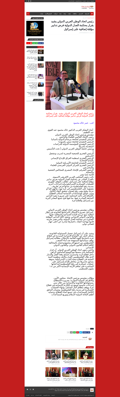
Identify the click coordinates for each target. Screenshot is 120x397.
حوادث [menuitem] (69, 13)
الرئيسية (92, 1)
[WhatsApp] (74, 332)
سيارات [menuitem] (41, 13)
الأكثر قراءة (40, 47)
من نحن (88, 1)
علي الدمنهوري (71, 395)
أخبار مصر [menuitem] (81, 13)
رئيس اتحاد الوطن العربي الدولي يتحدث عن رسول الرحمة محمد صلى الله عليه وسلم (32, 76)
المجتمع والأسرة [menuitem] (48, 13)
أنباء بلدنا (85, 337)
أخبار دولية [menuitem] (87, 13)
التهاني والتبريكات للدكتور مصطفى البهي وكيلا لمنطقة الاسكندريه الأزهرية (32, 51)
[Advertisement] (51, 7)
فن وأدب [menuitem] (55, 13)
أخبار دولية (85, 18)
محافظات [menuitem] (75, 13)
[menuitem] (92, 13)
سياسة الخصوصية (79, 1)
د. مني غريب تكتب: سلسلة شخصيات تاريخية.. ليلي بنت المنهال (32, 58)
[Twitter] (80, 332)
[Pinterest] (77, 332)
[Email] (71, 332)
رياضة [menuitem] (65, 13)
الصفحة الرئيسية (90, 18)
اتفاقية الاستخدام (71, 1)
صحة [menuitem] (60, 13)
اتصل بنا (84, 1)
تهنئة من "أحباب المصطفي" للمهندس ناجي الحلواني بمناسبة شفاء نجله (32, 93)
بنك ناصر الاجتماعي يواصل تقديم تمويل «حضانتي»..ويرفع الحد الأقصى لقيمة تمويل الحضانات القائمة (32, 85)
